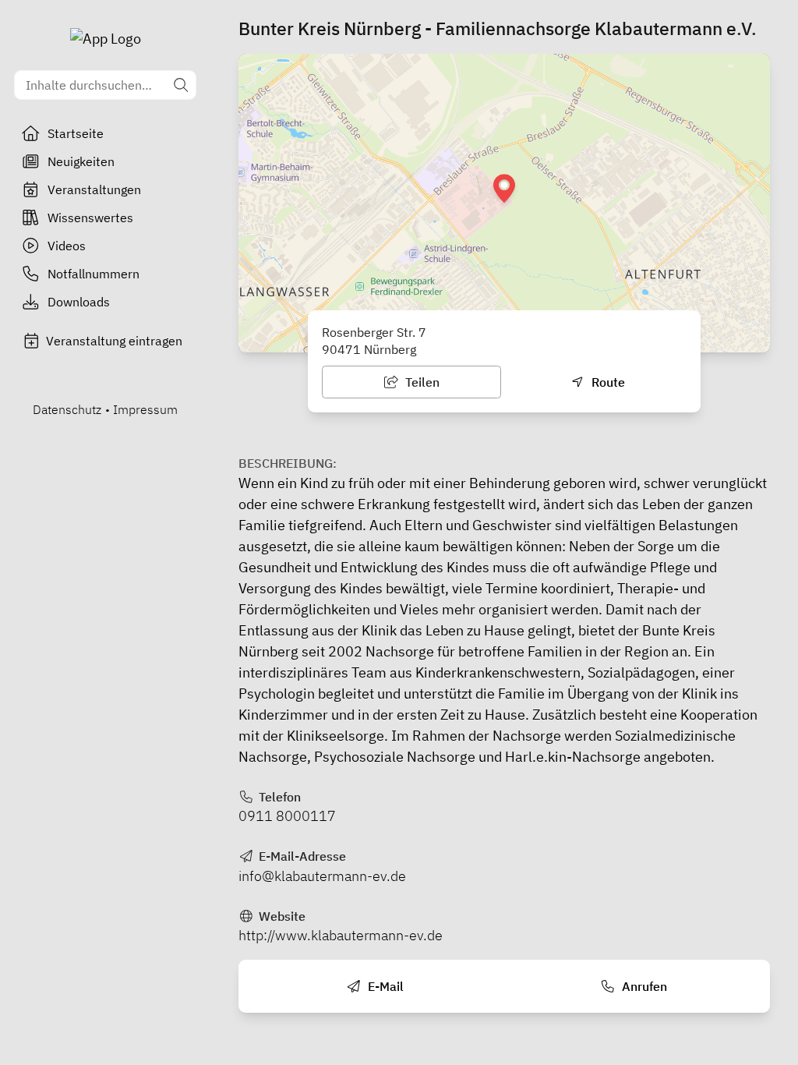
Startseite (76, 133)
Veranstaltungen (94, 189)
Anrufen (643, 986)
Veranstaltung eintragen (114, 341)
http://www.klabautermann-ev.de (340, 935)
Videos (67, 245)
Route (606, 382)
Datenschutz (67, 409)
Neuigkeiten (81, 161)
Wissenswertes (90, 217)
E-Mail (384, 986)
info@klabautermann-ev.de (322, 876)
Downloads (79, 302)
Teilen (421, 382)
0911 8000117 (287, 816)
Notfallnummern (93, 273)
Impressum (145, 409)
